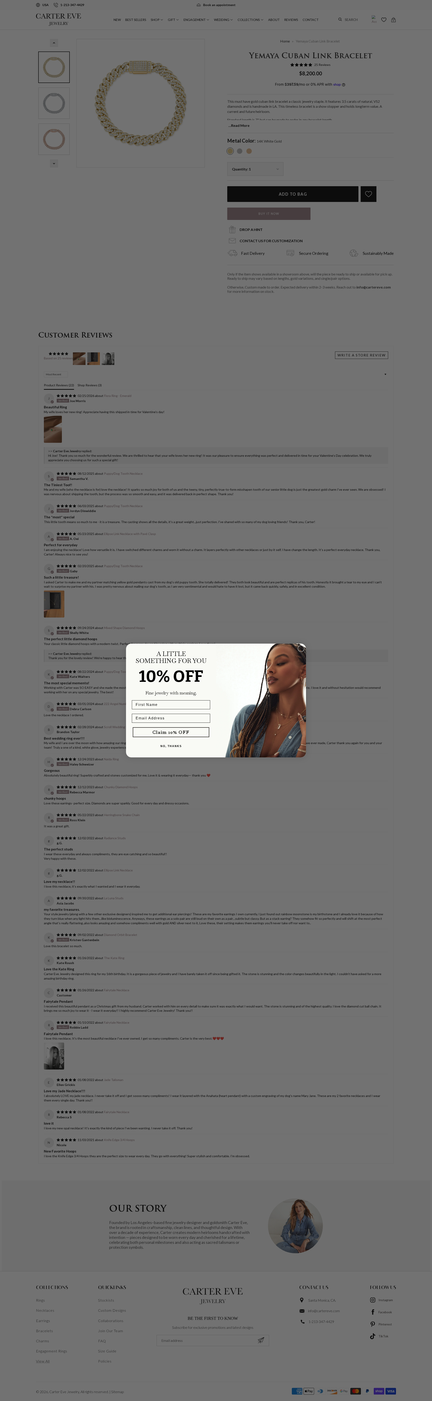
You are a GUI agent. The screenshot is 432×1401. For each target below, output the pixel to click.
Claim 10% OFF (171, 732)
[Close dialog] (301, 648)
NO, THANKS (171, 746)
